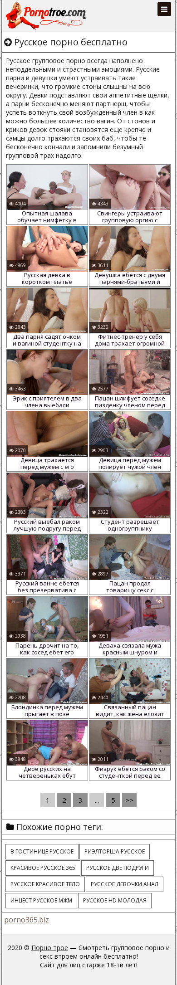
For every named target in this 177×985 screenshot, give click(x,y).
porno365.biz (26, 920)
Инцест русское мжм (41, 900)
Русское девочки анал (124, 884)
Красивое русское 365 (42, 868)
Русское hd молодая (115, 900)
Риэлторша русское (114, 851)
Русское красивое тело (45, 884)
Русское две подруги (117, 868)
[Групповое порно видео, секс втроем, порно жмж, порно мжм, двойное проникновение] (47, 15)
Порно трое (49, 947)
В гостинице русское (42, 851)
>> (129, 800)
